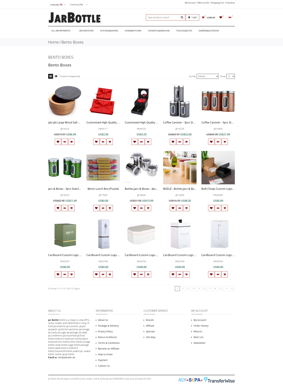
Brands (150, 320)
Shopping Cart (217, 3)
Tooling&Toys (184, 30)
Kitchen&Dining (109, 30)
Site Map (151, 337)
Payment (103, 360)
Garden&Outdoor (209, 30)
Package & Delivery (108, 325)
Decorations (86, 30)
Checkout (230, 3)
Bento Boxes (72, 42)
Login (194, 17)
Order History (201, 325)
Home (53, 42)
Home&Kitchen (133, 30)
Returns (198, 331)
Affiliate (150, 325)
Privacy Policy (105, 331)
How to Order (105, 354)
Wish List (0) (203, 3)
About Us (103, 320)
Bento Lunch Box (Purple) (103, 189)
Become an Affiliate (108, 348)
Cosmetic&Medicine (159, 30)
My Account (190, 3)
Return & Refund (107, 337)
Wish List (198, 337)
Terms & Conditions (109, 342)
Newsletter (200, 342)
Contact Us (104, 365)
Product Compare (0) (70, 76)
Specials (150, 331)
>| (232, 288)
